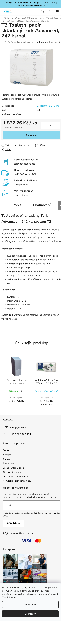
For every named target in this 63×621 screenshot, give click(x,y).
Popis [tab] (16, 205)
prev (3, 367)
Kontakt (7, 454)
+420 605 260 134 (20, 434)
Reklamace (9, 463)
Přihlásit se (13, 523)
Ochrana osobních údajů (15, 476)
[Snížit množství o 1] (43, 125)
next (60, 367)
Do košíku (31, 135)
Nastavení (30, 604)
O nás (6, 450)
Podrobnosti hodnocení (48, 42)
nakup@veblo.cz (37, 5)
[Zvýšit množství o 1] (58, 125)
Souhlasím (30, 613)
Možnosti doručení (11, 114)
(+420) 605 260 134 (27, 2)
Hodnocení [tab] (42, 205)
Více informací (9, 597)
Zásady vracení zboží (13, 467)
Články (6, 459)
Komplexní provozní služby (17, 480)
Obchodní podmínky (13, 472)
